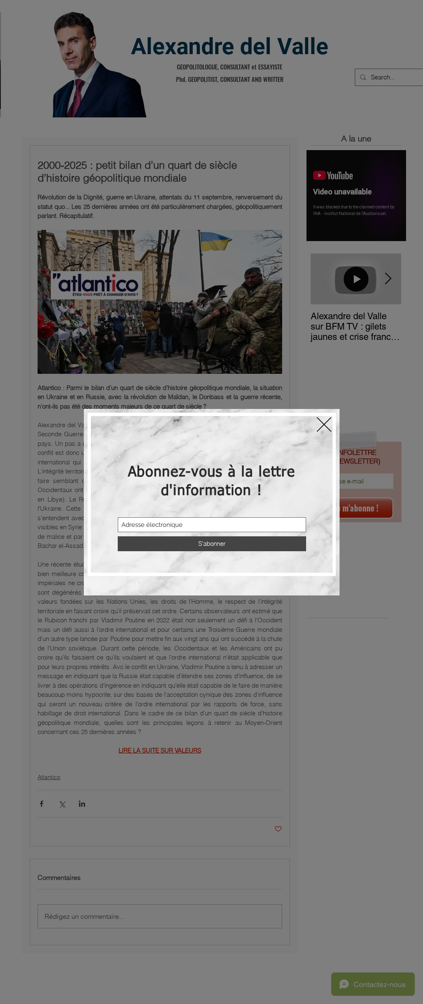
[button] (324, 424)
